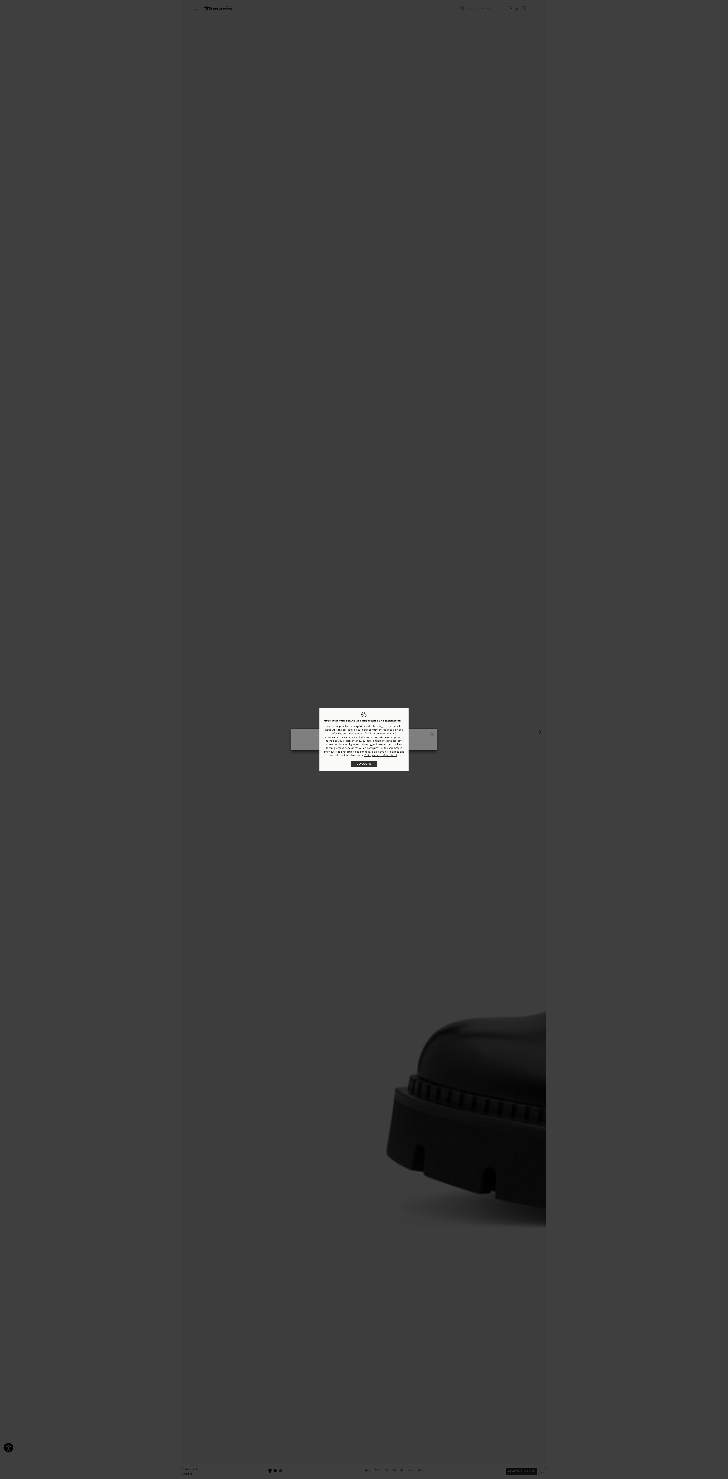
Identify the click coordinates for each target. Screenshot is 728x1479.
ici (371, 744)
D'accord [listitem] (364, 763)
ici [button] (381, 748)
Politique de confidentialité (380, 755)
